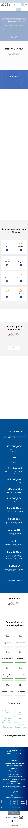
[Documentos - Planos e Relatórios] (7, 680)
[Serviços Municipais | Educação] (7, 256)
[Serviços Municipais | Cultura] (20, 241)
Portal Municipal (12, 824)
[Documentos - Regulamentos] (20, 648)
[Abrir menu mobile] (26, 9)
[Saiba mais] (20, 664)
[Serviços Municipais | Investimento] (20, 287)
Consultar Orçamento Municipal (14, 580)
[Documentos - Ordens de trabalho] (7, 648)
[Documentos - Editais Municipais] (20, 680)
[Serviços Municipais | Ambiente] (7, 287)
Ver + (14, 347)
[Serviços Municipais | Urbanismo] (20, 272)
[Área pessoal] (22, 4)
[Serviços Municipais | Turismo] (7, 272)
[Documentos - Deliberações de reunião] (20, 631)
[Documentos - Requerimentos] (7, 664)
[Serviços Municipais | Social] (7, 241)
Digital (18, 9)
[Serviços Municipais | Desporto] (20, 256)
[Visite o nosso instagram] (14, 4)
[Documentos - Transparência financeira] (7, 631)
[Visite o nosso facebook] (18, 4)
